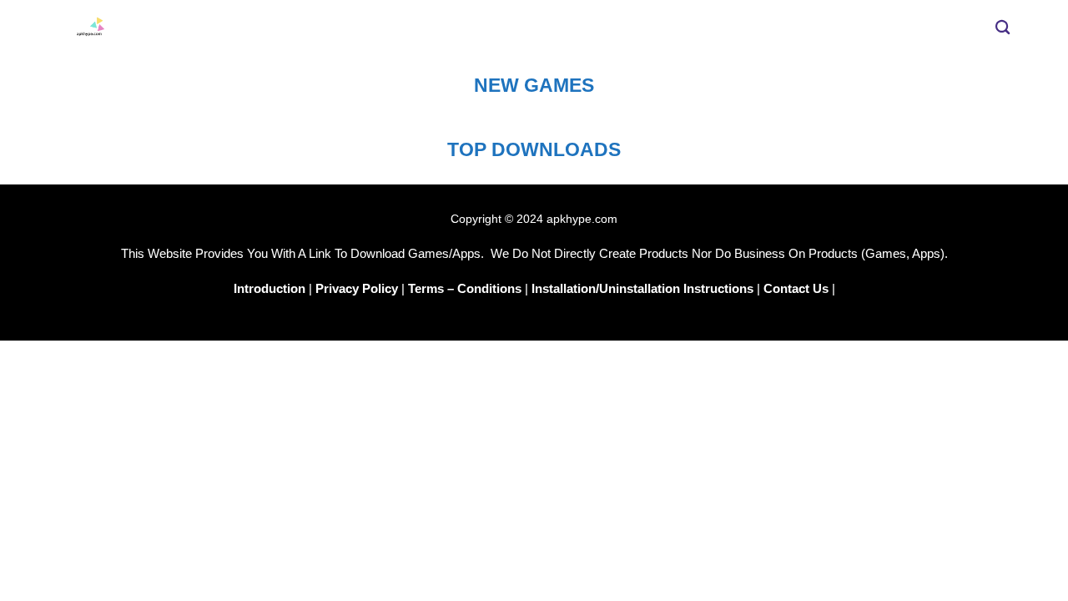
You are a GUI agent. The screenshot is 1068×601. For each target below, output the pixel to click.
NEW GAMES (534, 85)
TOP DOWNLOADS (534, 149)
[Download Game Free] (350, 28)
